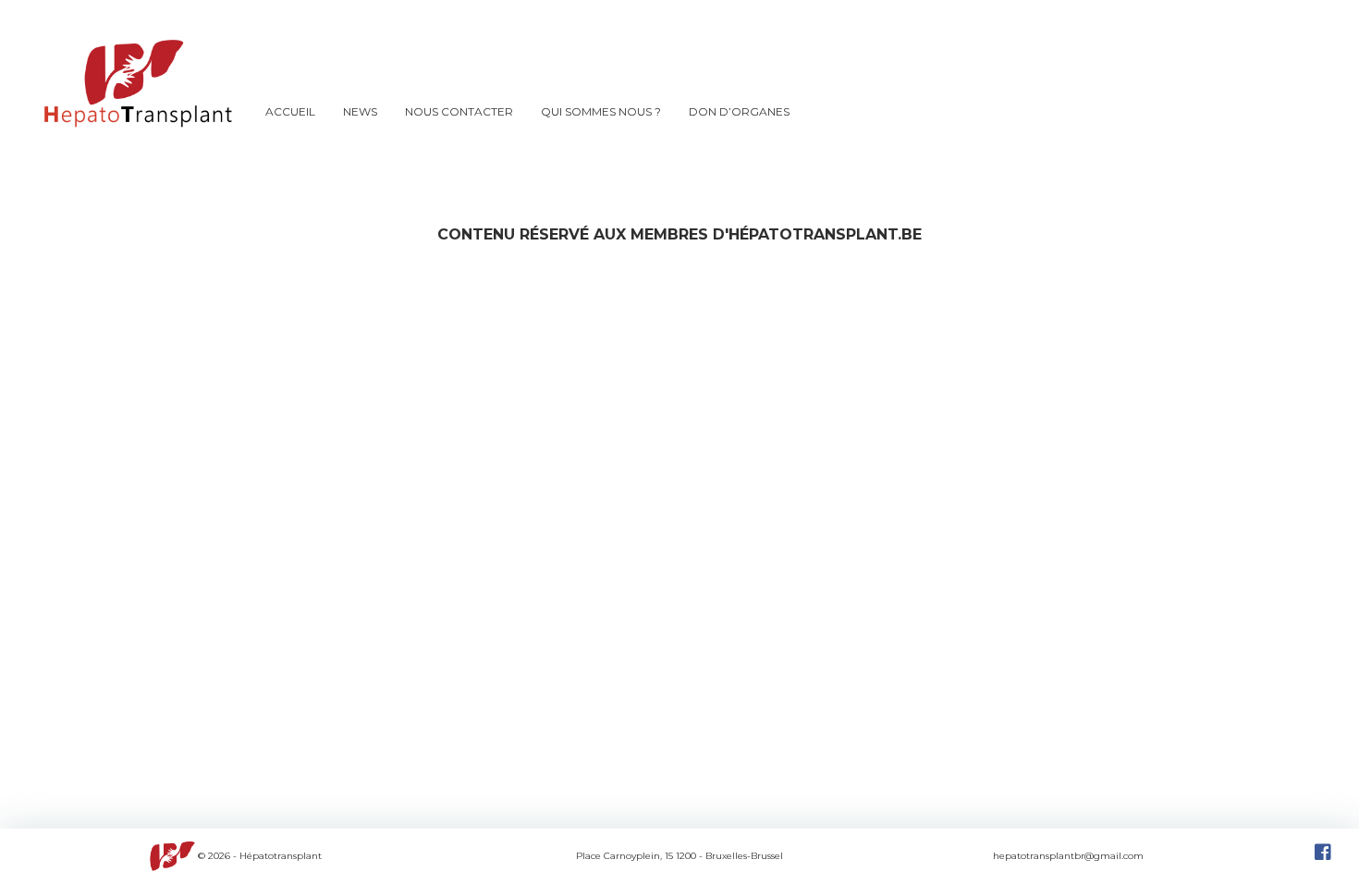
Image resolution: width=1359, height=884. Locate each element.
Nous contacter (459, 111)
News (360, 111)
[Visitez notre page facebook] (1323, 856)
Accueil (290, 111)
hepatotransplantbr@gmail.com (1068, 856)
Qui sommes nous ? (601, 111)
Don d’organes (739, 111)
